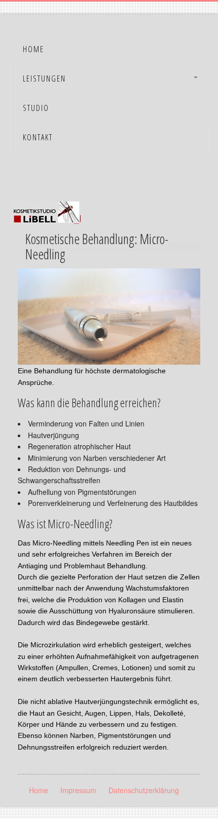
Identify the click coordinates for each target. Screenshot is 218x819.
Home (33, 49)
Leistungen (44, 78)
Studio (36, 107)
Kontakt (38, 137)
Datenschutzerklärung (143, 790)
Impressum (78, 790)
